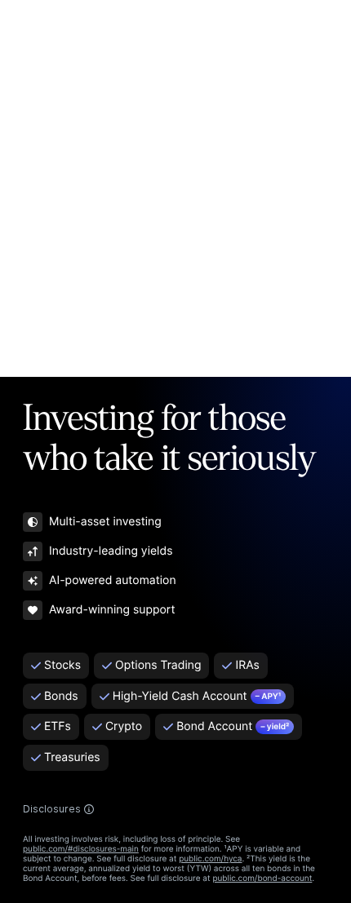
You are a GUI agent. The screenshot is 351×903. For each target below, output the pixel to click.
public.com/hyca (210, 859)
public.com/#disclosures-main (81, 849)
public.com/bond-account (262, 878)
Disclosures (52, 809)
